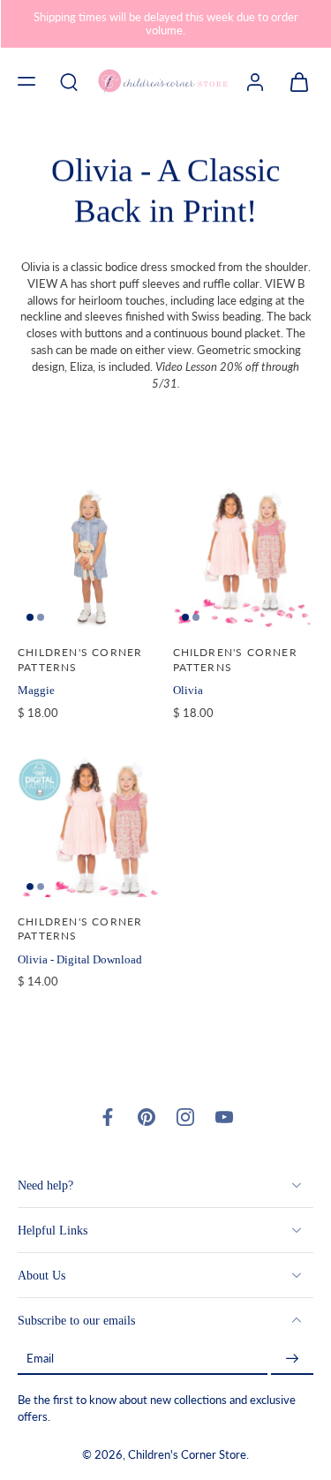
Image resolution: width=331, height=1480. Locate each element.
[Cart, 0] (294, 81)
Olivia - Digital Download (80, 959)
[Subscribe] (292, 1358)
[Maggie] (88, 558)
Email (40, 1358)
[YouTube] (224, 1117)
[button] (26, 81)
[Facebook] (107, 1117)
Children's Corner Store (187, 1454)
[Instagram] (185, 1117)
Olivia (188, 690)
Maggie (36, 690)
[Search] (68, 81)
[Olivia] (243, 558)
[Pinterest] (146, 1117)
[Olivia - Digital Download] (88, 826)
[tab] (30, 617)
